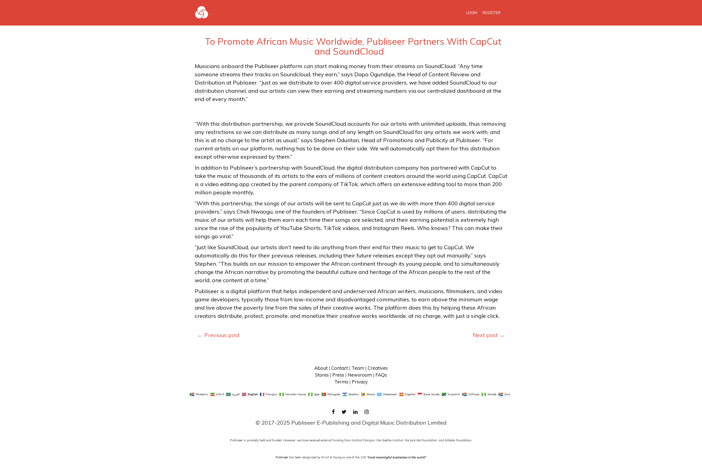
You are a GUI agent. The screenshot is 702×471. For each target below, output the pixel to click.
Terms (341, 382)
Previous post (218, 335)
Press (338, 375)
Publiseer (282, 457)
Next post (489, 335)
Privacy (360, 382)
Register (491, 12)
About (321, 368)
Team (358, 368)
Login (471, 12)
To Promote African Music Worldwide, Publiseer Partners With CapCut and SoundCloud (353, 46)
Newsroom (360, 375)
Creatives (378, 368)
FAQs (381, 375)
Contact (339, 368)
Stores (322, 375)
